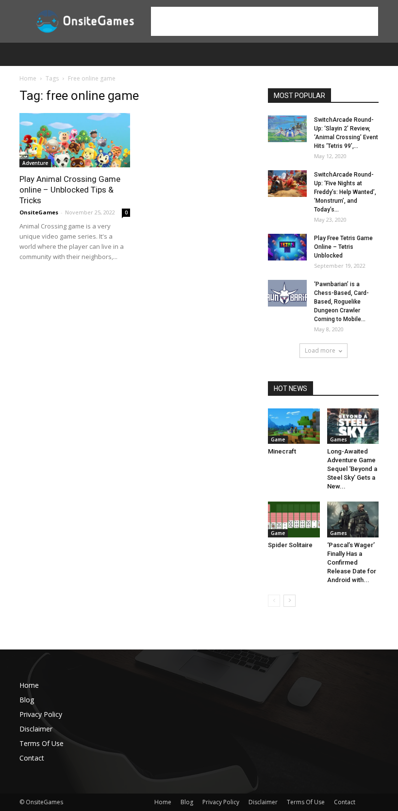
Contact (31, 757)
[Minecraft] (294, 426)
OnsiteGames (38, 212)
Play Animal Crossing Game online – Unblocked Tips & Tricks (69, 189)
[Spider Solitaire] (294, 519)
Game (278, 439)
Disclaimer (35, 728)
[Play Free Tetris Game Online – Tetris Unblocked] (287, 247)
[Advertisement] (264, 21)
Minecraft (282, 451)
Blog (26, 699)
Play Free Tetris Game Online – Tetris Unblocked (343, 247)
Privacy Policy (40, 714)
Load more (320, 350)
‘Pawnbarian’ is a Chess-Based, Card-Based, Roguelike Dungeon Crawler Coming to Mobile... (341, 302)
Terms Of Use (41, 743)
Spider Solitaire (290, 545)
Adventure (35, 163)
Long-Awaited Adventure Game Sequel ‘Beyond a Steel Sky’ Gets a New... (352, 469)
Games (338, 439)
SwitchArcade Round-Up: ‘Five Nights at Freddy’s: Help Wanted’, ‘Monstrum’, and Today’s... (345, 192)
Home (27, 78)
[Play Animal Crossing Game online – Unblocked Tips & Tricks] (74, 140)
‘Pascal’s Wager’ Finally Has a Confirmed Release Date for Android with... (351, 562)
